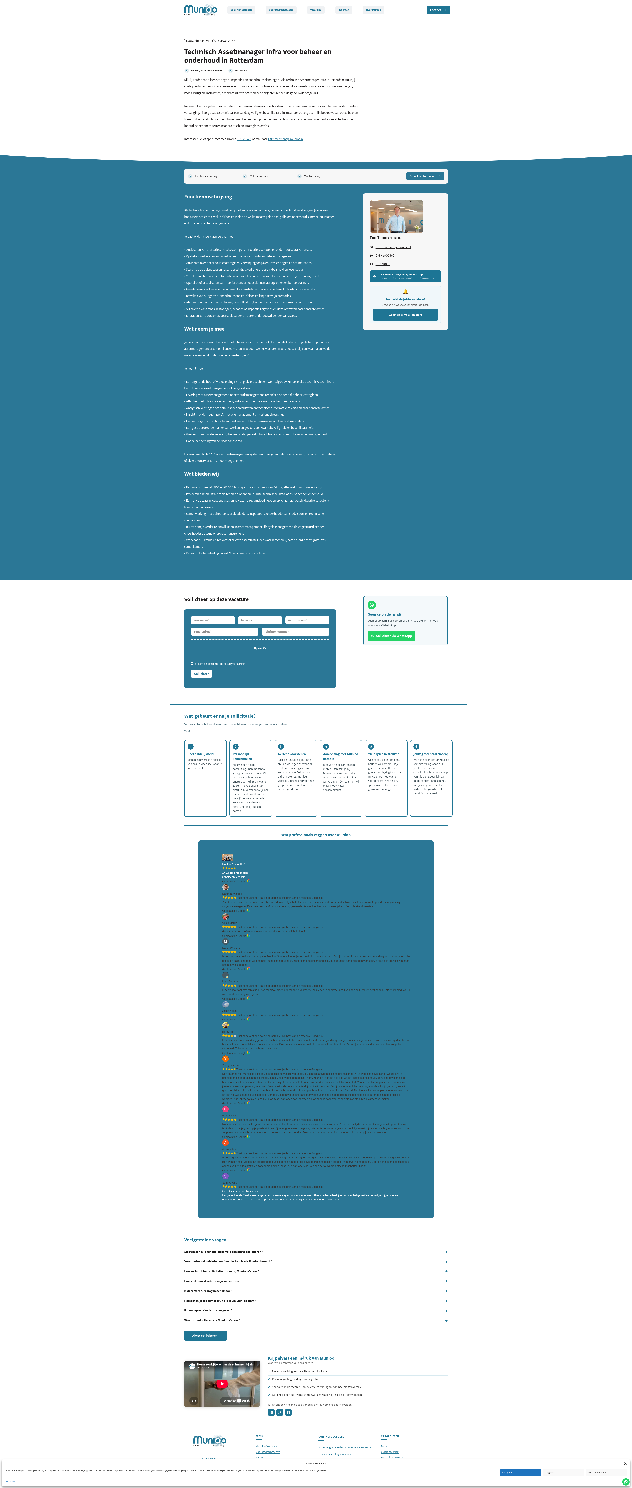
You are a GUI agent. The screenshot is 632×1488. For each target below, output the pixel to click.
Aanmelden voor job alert (405, 315)
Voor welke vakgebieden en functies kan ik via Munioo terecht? (228, 1261)
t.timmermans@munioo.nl (285, 139)
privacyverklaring (234, 663)
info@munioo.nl (342, 1454)
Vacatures (315, 10)
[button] (625, 1463)
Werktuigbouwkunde (393, 1457)
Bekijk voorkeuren (597, 1473)
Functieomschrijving (206, 176)
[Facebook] (288, 1412)
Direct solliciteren (422, 176)
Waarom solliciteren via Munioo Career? (212, 1320)
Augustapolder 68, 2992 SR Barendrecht (348, 1447)
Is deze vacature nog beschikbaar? (208, 1291)
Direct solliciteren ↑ (206, 1335)
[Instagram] (279, 1412)
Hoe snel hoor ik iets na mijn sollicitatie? (211, 1281)
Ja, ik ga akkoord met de (220, 663)
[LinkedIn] (271, 1412)
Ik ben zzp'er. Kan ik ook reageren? (208, 1310)
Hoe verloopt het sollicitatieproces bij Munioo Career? (221, 1271)
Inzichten (343, 10)
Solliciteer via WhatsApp (394, 636)
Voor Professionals (241, 10)
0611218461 (244, 139)
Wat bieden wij (312, 176)
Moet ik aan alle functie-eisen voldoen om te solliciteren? (223, 1251)
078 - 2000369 (385, 255)
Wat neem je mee (259, 176)
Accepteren (508, 1473)
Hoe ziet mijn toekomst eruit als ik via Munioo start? (220, 1300)
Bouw (384, 1446)
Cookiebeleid (10, 1481)
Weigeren (549, 1473)
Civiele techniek (390, 1452)
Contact (435, 10)
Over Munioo (373, 10)
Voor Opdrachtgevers (281, 10)
